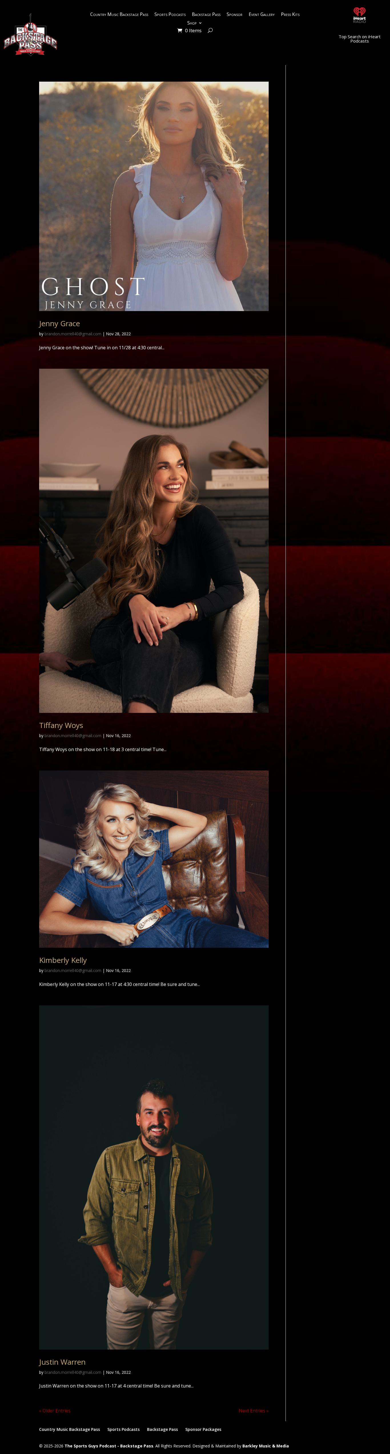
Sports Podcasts (170, 14)
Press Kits (290, 14)
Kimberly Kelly (63, 960)
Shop (192, 23)
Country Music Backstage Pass (119, 14)
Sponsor (234, 14)
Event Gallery (262, 14)
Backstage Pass (206, 14)
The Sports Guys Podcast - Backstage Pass (109, 1446)
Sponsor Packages (203, 1429)
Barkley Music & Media (265, 1446)
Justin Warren (62, 1362)
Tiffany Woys (61, 725)
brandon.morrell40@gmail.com (73, 333)
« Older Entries (55, 1410)
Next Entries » (254, 1410)
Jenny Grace (59, 323)
